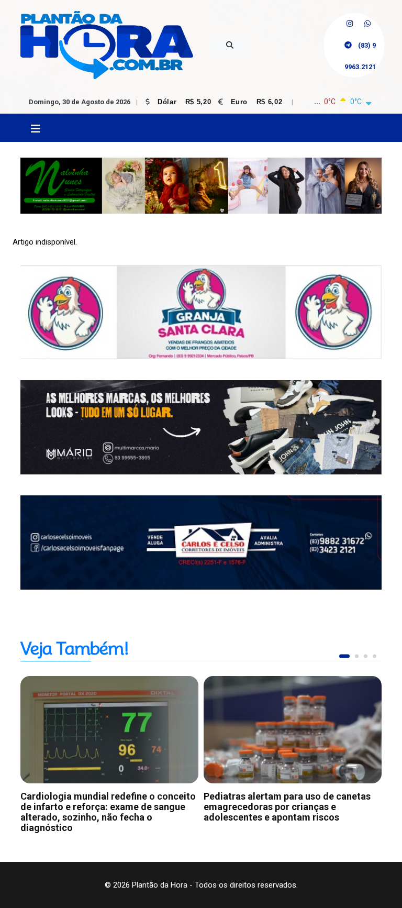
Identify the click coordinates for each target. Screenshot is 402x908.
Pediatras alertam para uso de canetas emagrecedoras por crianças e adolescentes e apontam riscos (287, 807)
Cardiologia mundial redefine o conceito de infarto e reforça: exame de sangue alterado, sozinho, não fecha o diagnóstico (108, 812)
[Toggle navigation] (35, 129)
